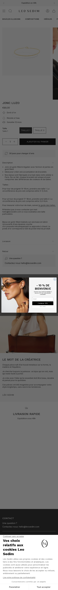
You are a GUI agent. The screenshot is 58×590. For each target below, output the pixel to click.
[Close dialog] (55, 279)
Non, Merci (43, 306)
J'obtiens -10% (43, 303)
